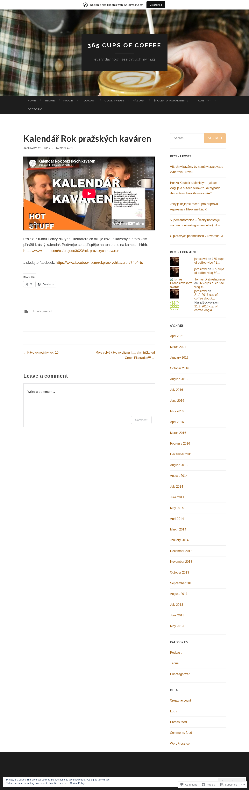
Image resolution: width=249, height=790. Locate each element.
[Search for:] (198, 138)
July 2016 (176, 389)
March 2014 (178, 529)
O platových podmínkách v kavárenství (196, 236)
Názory (139, 100)
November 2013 (181, 561)
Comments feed (181, 732)
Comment (141, 419)
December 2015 (181, 454)
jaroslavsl (64, 148)
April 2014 (177, 518)
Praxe (68, 100)
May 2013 (177, 626)
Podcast (176, 652)
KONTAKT (204, 100)
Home (32, 100)
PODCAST (89, 100)
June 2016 (177, 400)
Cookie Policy (77, 783)
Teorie (50, 100)
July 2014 (176, 486)
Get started (156, 4)
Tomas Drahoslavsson (209, 279)
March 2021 (178, 347)
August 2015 (179, 465)
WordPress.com (181, 743)
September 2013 (181, 583)
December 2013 (181, 551)
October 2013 (179, 572)
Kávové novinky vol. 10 (41, 352)
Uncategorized (42, 311)
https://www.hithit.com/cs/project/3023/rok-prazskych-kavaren (71, 251)
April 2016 (177, 422)
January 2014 (179, 540)
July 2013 (176, 604)
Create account (180, 700)
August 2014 (179, 475)
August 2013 (179, 593)
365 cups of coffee (124, 45)
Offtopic (35, 109)
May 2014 (177, 508)
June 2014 (177, 497)
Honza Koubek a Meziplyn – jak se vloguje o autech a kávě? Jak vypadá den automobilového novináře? (195, 188)
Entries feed (178, 722)
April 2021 (177, 336)
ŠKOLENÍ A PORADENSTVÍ (171, 100)
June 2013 (177, 615)
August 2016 (179, 379)
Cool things (114, 100)
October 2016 (179, 368)
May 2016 (177, 411)
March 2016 (178, 432)
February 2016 (180, 443)
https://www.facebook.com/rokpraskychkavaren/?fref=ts (99, 263)
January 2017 (179, 357)
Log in (174, 711)
